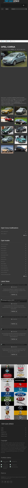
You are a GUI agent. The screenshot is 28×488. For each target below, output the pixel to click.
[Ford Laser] (5, 465)
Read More (13, 294)
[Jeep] (7, 399)
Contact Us (3, 432)
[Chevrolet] (20, 376)
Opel (7, 41)
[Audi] (20, 366)
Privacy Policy (4, 436)
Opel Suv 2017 (4, 252)
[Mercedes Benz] (7, 403)
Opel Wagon (3, 248)
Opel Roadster (4, 268)
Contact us (3, 477)
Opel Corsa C (4, 233)
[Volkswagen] (7, 408)
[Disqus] (14, 173)
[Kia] (20, 399)
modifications (17, 102)
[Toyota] (7, 417)
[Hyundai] (7, 394)
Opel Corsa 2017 (4, 231)
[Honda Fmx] (14, 462)
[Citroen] (7, 385)
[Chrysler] (7, 380)
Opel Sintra (3, 246)
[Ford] (20, 394)
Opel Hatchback (4, 244)
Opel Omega (3, 263)
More (26, 235)
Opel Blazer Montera (5, 274)
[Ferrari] (20, 385)
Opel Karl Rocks (4, 255)
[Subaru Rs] (14, 465)
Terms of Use (4, 434)
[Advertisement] (14, 25)
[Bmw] (7, 371)
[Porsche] (7, 412)
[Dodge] (20, 380)
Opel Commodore (4, 270)
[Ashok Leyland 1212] (5, 462)
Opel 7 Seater (4, 265)
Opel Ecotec (3, 259)
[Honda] (20, 389)
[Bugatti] (7, 376)
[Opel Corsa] (14, 59)
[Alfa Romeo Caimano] (5, 467)
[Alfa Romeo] (7, 366)
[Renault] (20, 412)
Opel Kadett (3, 250)
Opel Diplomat (4, 272)
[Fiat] (7, 389)
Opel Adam (3, 257)
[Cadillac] (20, 371)
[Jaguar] (20, 403)
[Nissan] (20, 417)
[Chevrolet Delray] (14, 467)
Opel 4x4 (3, 261)
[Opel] (20, 408)
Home (3, 41)
